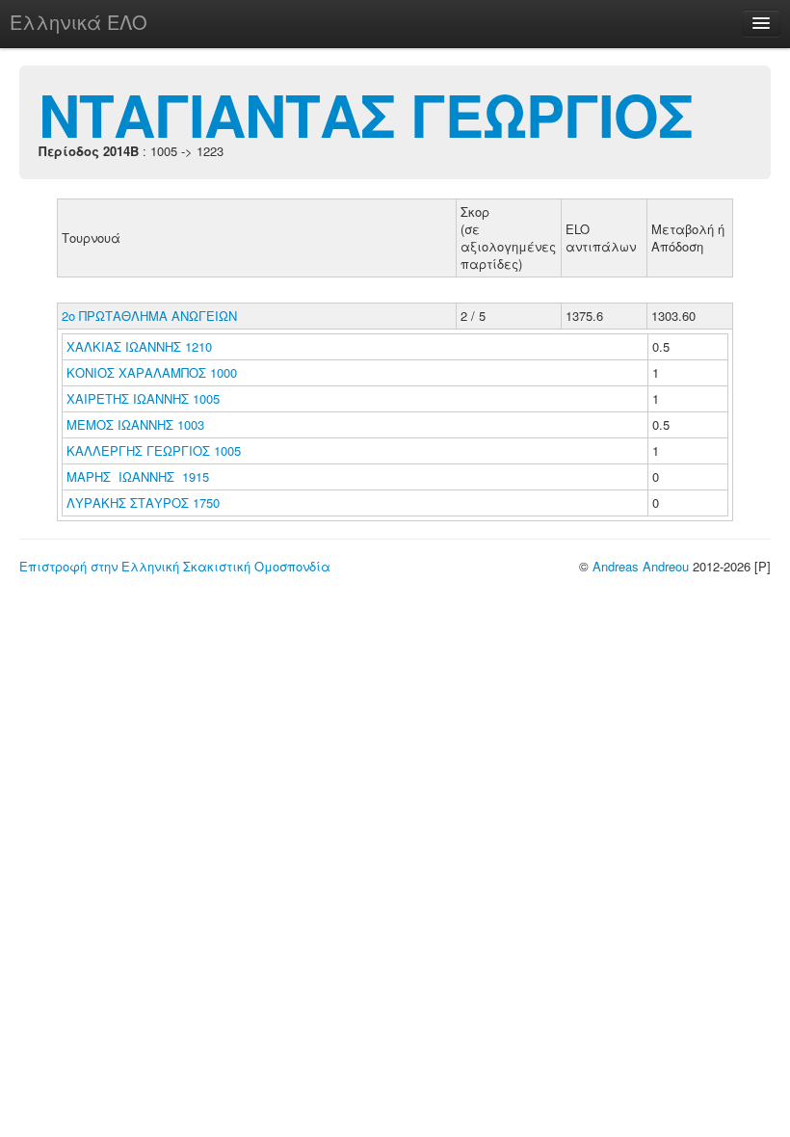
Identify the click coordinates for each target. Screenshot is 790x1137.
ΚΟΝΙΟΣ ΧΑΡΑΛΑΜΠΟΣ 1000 (151, 372)
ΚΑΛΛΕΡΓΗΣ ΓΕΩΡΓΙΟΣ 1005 (153, 450)
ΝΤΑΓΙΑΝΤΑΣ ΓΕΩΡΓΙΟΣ (366, 113)
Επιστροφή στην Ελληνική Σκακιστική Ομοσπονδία (174, 566)
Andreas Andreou (640, 566)
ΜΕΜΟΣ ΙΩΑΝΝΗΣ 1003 (135, 424)
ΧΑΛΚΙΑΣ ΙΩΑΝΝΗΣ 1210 (139, 346)
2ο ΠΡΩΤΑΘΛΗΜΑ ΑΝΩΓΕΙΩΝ (149, 315)
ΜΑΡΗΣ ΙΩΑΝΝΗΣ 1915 (137, 476)
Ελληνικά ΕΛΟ (78, 22)
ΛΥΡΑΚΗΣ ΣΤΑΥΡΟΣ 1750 (143, 502)
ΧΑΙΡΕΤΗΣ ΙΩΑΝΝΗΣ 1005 (143, 398)
